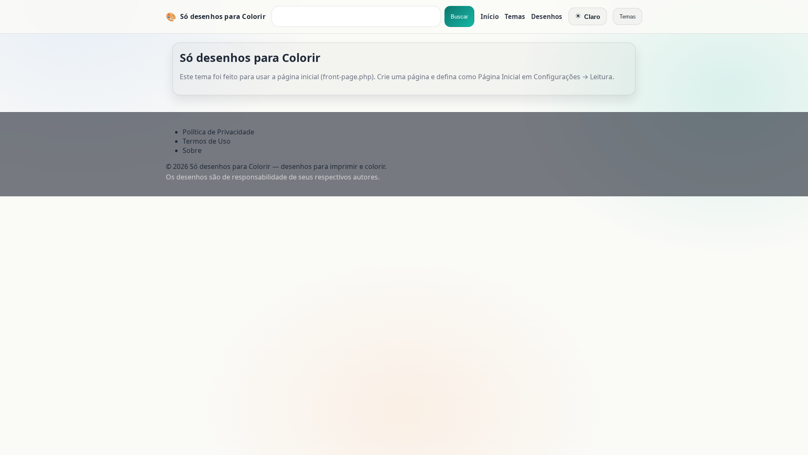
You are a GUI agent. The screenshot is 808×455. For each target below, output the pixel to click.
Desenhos (546, 16)
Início (490, 16)
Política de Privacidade (218, 131)
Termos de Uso (207, 141)
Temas (515, 16)
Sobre (192, 150)
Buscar (459, 16)
